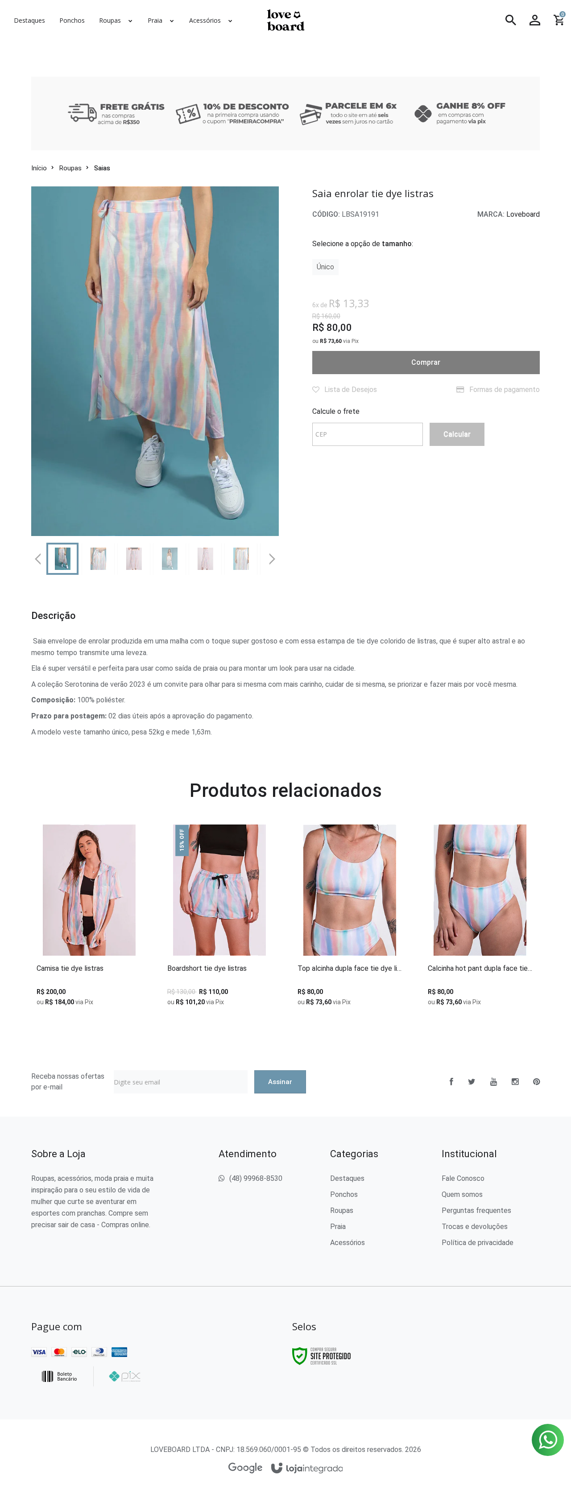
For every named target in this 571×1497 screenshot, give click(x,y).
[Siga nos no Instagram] (515, 1081)
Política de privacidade (477, 1242)
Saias (102, 168)
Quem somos (462, 1194)
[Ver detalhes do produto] (89, 946)
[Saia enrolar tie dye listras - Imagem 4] (169, 559)
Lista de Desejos (350, 389)
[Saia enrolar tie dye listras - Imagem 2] (98, 559)
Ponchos (344, 1194)
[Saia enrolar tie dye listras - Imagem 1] (62, 559)
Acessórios (347, 1242)
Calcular (457, 434)
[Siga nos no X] (472, 1081)
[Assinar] (280, 1081)
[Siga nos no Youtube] (493, 1081)
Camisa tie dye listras (70, 969)
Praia (338, 1226)
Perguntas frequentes (476, 1210)
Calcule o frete (336, 411)
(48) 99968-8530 (255, 1178)
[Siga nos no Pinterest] (536, 1081)
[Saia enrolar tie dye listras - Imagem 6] (241, 559)
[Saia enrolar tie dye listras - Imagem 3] (134, 559)
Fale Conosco (463, 1178)
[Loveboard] (285, 20)
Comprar (425, 362)
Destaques (347, 1178)
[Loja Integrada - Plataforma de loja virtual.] (307, 1469)
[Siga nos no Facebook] (451, 1081)
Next (273, 555)
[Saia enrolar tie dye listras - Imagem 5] (205, 559)
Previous (38, 558)
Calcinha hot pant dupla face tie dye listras (480, 969)
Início (39, 168)
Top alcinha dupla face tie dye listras (350, 969)
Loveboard (523, 214)
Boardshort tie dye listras (207, 969)
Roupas (70, 168)
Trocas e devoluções (475, 1226)
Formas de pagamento (504, 389)
